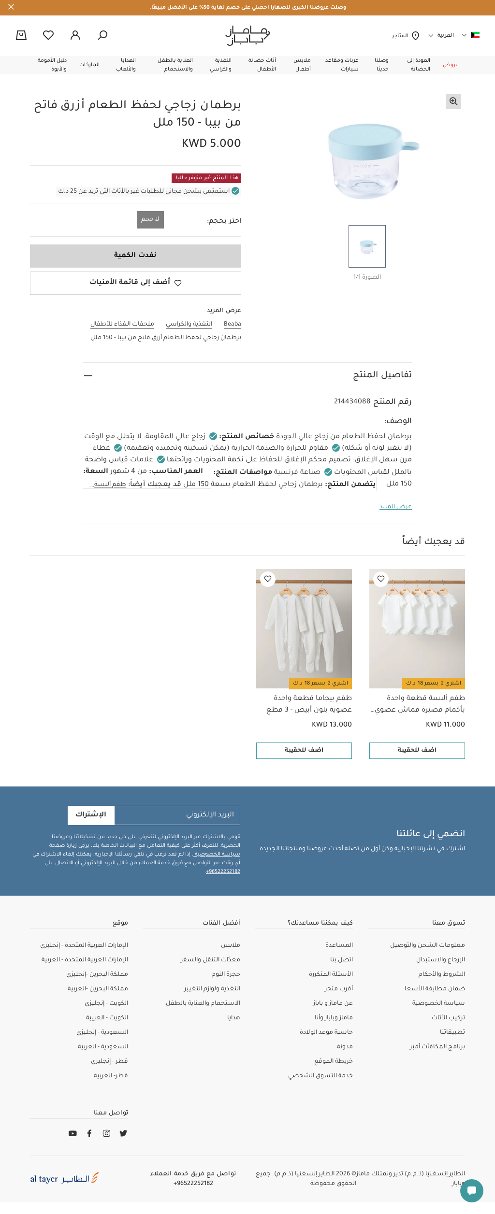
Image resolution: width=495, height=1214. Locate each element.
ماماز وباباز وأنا (334, 1018)
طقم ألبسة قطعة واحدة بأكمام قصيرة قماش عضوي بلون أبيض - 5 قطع (420, 705)
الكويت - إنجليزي (106, 1003)
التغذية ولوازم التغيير (212, 989)
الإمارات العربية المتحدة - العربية (85, 960)
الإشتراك (90, 815)
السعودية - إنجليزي (102, 1032)
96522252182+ (223, 872)
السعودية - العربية (103, 1047)
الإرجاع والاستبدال (440, 960)
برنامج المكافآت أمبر (437, 1047)
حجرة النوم (226, 974)
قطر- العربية (111, 1076)
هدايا (233, 1018)
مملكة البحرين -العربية (98, 989)
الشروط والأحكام (442, 974)
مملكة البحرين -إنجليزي (97, 974)
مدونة (345, 1047)
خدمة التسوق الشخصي (320, 1076)
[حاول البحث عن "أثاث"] (102, 35)
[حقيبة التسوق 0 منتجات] (21, 36)
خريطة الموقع (333, 1061)
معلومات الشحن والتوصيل (427, 946)
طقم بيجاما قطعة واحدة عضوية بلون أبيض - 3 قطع (309, 704)
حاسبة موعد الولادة (326, 1032)
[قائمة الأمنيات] (381, 579)
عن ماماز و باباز (333, 1003)
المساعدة (339, 946)
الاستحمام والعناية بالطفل (203, 1003)
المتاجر (401, 36)
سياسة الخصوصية (216, 854)
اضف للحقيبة (417, 750)
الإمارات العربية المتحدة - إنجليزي (84, 946)
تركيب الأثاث (448, 1018)
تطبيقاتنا (452, 1032)
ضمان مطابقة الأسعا (435, 989)
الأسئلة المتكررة (331, 974)
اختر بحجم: (224, 222)
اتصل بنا (341, 960)
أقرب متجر (339, 989)
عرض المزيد (395, 507)
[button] (451, 65)
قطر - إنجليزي (109, 1061)
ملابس (230, 946)
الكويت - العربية (107, 1018)
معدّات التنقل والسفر (210, 960)
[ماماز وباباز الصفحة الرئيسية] (247, 36)
